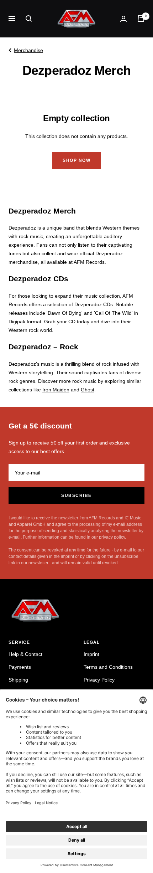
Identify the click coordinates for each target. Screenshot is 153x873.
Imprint (91, 654)
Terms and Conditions (108, 667)
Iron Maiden (55, 389)
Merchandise (28, 50)
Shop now (76, 160)
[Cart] (140, 18)
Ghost (87, 389)
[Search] (29, 18)
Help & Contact (25, 654)
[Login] (123, 19)
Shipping (18, 680)
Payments (20, 667)
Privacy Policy (99, 680)
